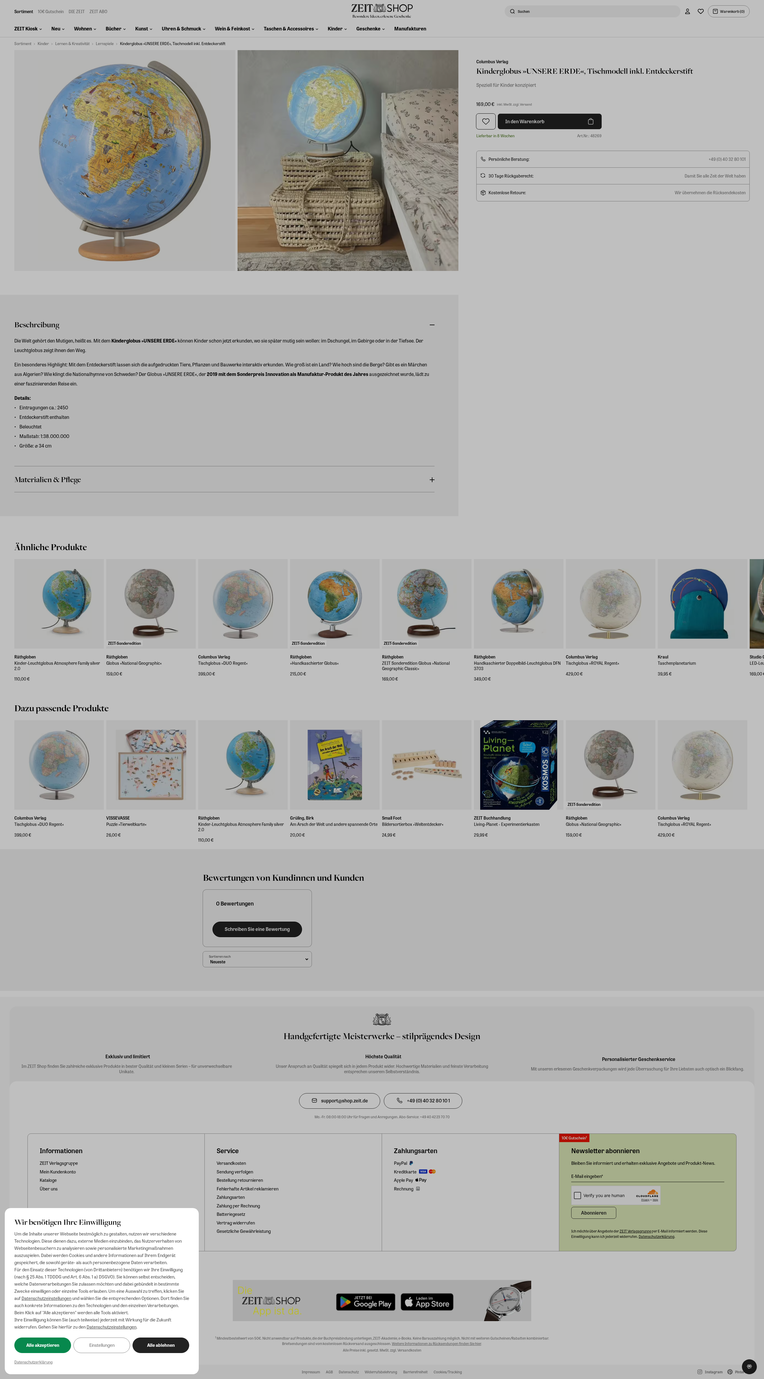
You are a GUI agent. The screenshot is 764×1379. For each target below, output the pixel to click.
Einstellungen (102, 1345)
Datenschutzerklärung (33, 1362)
